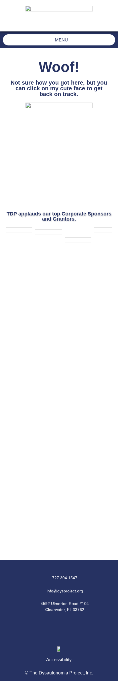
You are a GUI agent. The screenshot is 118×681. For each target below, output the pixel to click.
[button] (59, 627)
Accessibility (59, 659)
